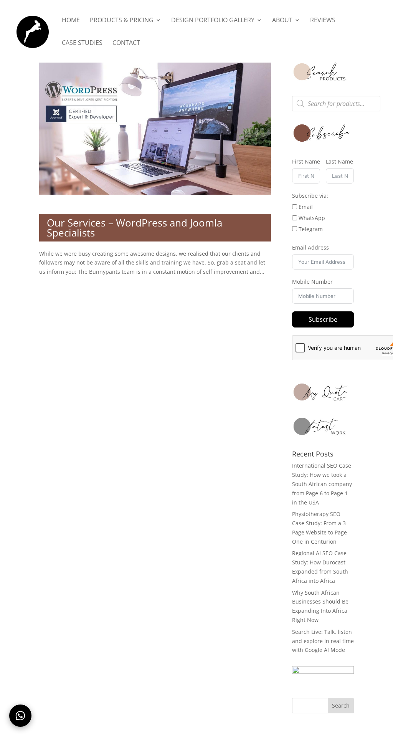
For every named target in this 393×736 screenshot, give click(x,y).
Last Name (339, 161)
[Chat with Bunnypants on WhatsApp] (20, 716)
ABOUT (282, 20)
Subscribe (323, 319)
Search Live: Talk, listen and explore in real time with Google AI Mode (323, 641)
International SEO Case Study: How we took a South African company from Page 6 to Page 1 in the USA (322, 484)
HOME (71, 20)
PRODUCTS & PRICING (122, 20)
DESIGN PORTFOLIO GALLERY (212, 20)
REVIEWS (322, 20)
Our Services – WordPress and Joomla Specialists (134, 228)
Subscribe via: (310, 195)
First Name (306, 161)
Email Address (310, 247)
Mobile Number (312, 281)
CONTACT (126, 43)
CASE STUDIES (82, 43)
